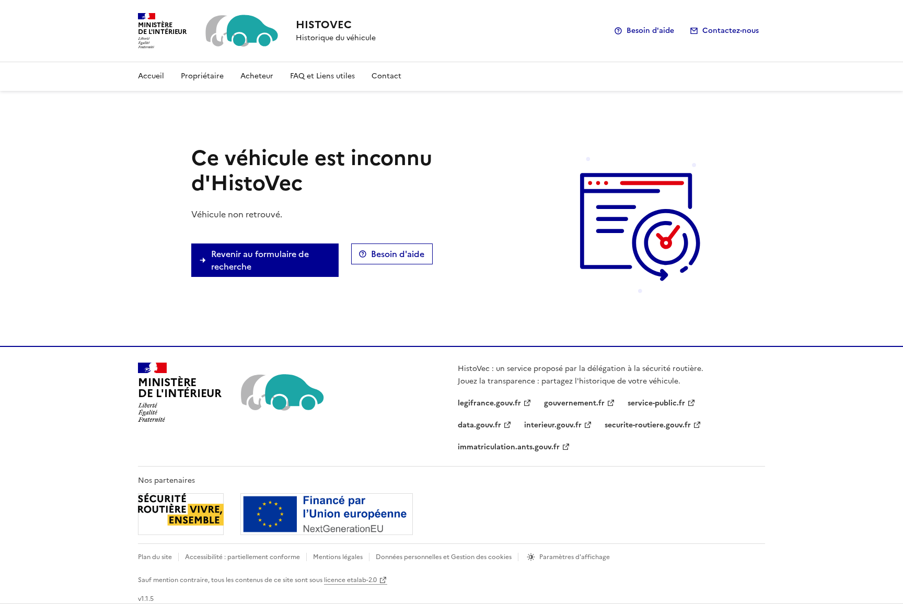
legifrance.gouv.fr (489, 403)
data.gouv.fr (479, 425)
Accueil (151, 76)
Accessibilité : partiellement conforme (242, 557)
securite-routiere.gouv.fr (648, 425)
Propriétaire (202, 76)
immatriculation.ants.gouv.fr (509, 447)
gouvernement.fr (574, 403)
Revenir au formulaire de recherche (260, 260)
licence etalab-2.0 (350, 580)
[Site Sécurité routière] (275, 514)
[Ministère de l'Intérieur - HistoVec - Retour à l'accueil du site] (281, 392)
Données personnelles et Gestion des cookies (444, 557)
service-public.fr (656, 403)
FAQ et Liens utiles (322, 76)
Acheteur (256, 76)
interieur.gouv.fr (553, 425)
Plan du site (155, 557)
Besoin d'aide (650, 30)
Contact (386, 76)
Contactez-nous (730, 30)
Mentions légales (338, 557)
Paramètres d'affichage (574, 557)
